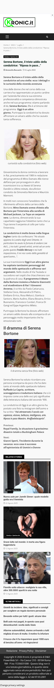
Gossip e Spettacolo (11, 57)
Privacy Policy (26, 650)
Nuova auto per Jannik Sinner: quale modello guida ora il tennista (27, 477)
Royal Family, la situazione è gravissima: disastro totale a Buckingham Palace (25, 429)
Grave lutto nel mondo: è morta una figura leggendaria (27, 523)
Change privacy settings (12, 685)
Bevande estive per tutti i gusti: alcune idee (24, 616)
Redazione (11, 650)
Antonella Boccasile (14, 70)
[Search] (47, 37)
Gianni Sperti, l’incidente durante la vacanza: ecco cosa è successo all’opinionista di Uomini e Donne (23, 442)
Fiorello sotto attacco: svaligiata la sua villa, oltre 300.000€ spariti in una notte (27, 568)
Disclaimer (40, 650)
